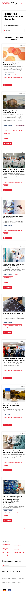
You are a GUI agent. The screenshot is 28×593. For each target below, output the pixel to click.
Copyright (14, 578)
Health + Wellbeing (8, 74)
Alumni (16, 74)
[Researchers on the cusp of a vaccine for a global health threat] (14, 442)
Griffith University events (6, 545)
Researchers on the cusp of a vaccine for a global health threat (13, 451)
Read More (8, 84)
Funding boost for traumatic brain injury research (13, 314)
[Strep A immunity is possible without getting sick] (14, 54)
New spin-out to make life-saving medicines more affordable (13, 264)
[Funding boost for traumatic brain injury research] (14, 304)
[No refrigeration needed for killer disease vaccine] (14, 207)
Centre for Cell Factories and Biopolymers (13, 228)
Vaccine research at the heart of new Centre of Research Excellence (14, 359)
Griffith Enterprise (19, 180)
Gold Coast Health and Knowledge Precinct (13, 130)
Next (22, 528)
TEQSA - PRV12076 (16, 582)
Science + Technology (19, 125)
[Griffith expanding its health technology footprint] (14, 102)
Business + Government (9, 122)
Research (6, 80)
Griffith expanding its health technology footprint (11, 111)
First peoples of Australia (7, 586)
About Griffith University (5, 549)
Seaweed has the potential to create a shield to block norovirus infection (14, 405)
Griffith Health (7, 133)
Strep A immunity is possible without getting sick (12, 63)
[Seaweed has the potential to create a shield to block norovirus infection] (14, 395)
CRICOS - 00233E (6, 582)
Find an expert (17, 549)
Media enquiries (17, 545)
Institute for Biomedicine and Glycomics (13, 77)
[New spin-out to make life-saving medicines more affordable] (14, 255)
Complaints (21, 578)
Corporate (19, 122)
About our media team (19, 552)
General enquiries (6, 552)
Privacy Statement (6, 578)
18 (14, 528)
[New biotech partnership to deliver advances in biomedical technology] (14, 160)
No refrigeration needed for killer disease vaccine (13, 217)
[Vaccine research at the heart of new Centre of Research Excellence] (14, 349)
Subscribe (4, 554)
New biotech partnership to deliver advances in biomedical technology (14, 170)
